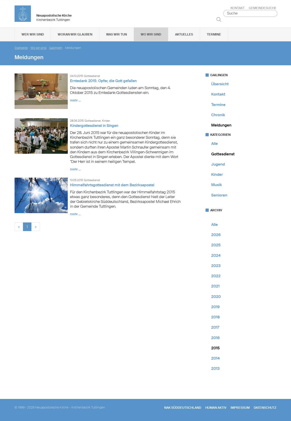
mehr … (75, 100)
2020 (216, 296)
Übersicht (220, 83)
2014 (215, 358)
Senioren (219, 195)
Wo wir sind (151, 34)
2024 (216, 255)
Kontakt (238, 8)
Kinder (217, 174)
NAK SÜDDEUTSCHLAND (182, 408)
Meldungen (221, 125)
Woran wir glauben (75, 34)
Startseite (21, 48)
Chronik (218, 114)
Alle (214, 143)
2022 (216, 275)
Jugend (218, 164)
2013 (215, 368)
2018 (215, 317)
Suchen (218, 19)
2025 (216, 244)
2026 (216, 234)
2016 (215, 337)
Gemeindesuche (262, 8)
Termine (214, 34)
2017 (215, 327)
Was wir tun (116, 34)
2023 (216, 265)
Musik (216, 184)
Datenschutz (265, 408)
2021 (215, 286)
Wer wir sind (33, 34)
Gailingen (55, 48)
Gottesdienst (223, 153)
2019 (215, 306)
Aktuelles (184, 34)
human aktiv (215, 408)
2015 (215, 347)
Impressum (240, 408)
